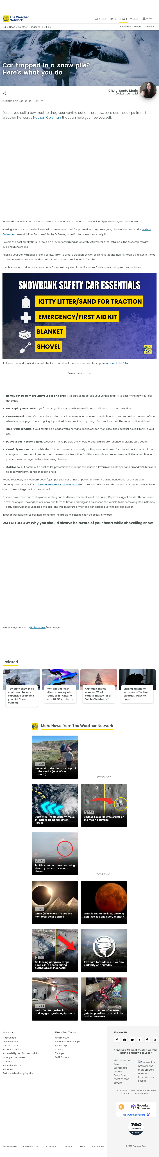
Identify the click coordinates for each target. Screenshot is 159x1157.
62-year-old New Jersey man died (59, 484)
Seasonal (36, 26)
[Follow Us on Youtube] (132, 1040)
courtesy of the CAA (115, 363)
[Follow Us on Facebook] (117, 1040)
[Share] (4, 93)
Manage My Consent (14, 1057)
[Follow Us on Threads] (147, 1040)
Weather (22, 26)
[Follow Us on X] (155, 1040)
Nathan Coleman (47, 117)
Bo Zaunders (37, 627)
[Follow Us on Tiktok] (140, 1040)
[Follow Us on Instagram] (124, 1040)
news (12, 26)
